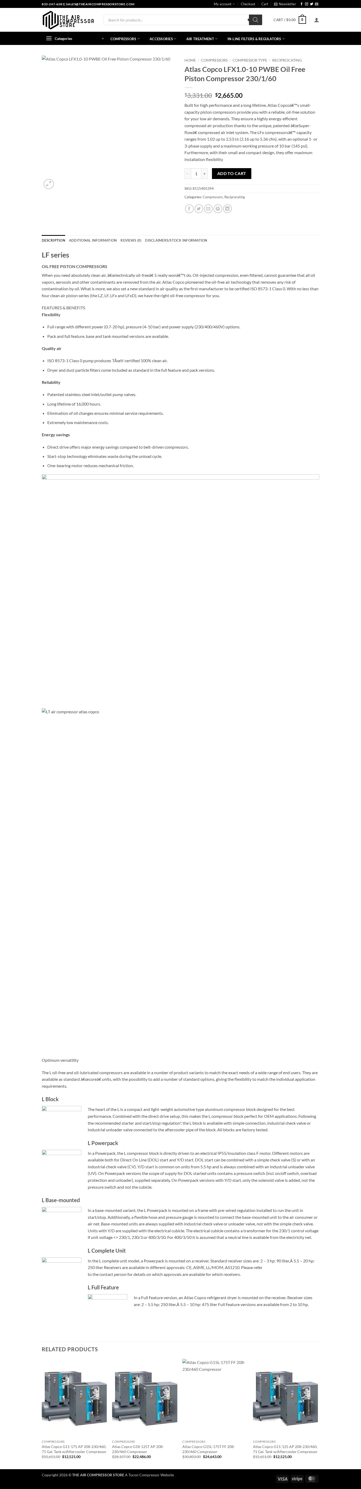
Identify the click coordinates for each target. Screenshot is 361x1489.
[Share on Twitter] (199, 208)
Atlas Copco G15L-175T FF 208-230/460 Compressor (208, 1449)
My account (223, 4)
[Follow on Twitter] (311, 4)
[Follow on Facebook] (301, 4)
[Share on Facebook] (189, 208)
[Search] (255, 20)
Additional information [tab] (93, 240)
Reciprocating (287, 60)
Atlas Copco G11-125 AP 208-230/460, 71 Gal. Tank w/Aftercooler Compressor (285, 1449)
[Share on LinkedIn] (227, 208)
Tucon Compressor (144, 1475)
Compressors (123, 39)
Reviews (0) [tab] (131, 240)
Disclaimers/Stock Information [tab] (176, 240)
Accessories (161, 39)
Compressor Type (250, 60)
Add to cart (231, 173)
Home (190, 60)
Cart (264, 4)
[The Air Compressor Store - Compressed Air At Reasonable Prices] (68, 20)
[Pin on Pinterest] (218, 208)
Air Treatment (200, 39)
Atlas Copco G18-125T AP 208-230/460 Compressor (138, 1449)
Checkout (248, 4)
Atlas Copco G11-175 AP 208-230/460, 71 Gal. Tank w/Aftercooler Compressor (74, 1449)
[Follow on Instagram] (306, 4)
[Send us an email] (316, 4)
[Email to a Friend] (208, 208)
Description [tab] (53, 240)
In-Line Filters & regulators (254, 39)
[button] (285, 4)
